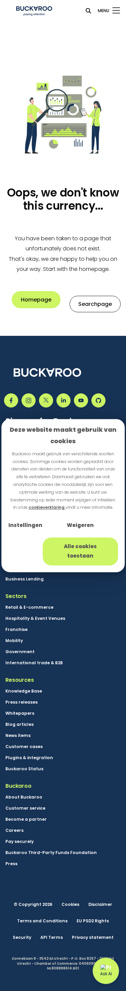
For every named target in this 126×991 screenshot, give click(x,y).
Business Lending (24, 579)
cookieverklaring (47, 507)
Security (22, 937)
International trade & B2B (34, 663)
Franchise (16, 629)
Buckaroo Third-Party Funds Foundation (51, 852)
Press (11, 863)
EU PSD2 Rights (93, 921)
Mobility (14, 640)
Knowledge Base (23, 691)
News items (18, 735)
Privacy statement (93, 937)
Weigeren (80, 525)
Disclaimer (100, 904)
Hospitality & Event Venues (35, 618)
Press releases (21, 702)
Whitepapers (19, 713)
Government (20, 651)
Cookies (70, 904)
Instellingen (25, 525)
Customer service (25, 808)
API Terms (51, 937)
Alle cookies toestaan (80, 551)
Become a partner (26, 819)
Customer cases (24, 746)
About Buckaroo (23, 797)
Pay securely (19, 841)
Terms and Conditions (42, 921)
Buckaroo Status (24, 769)
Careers (14, 830)
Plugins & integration (29, 757)
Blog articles (19, 724)
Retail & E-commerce (29, 607)
